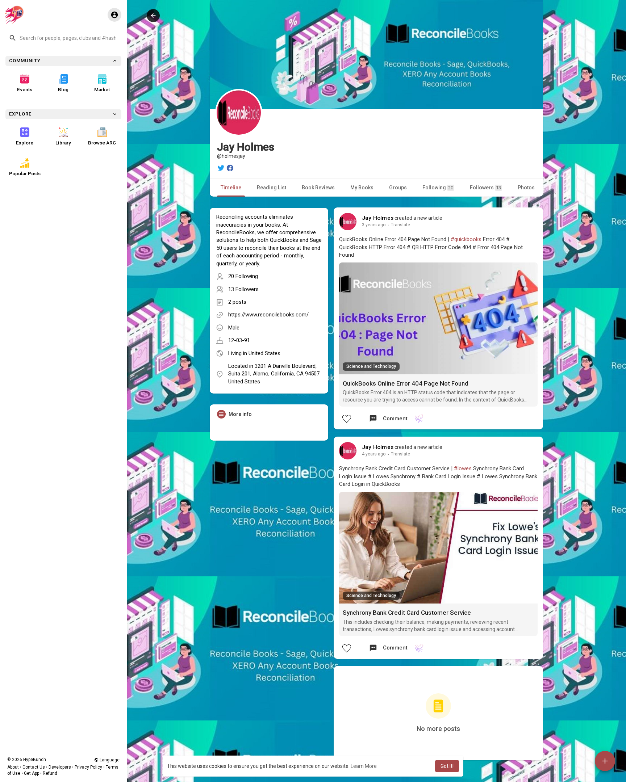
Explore (24, 143)
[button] (63, 38)
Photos (526, 187)
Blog (63, 89)
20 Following (243, 276)
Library (63, 143)
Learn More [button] (364, 766)
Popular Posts (25, 173)
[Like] (346, 418)
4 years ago (374, 454)
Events (24, 89)
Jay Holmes (377, 218)
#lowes (463, 468)
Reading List (271, 187)
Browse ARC (102, 143)
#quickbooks (466, 239)
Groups (398, 187)
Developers (60, 767)
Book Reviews (318, 187)
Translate (400, 224)
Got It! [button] (447, 766)
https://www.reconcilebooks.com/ (268, 314)
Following (437, 187)
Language (109, 759)
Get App (31, 773)
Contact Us (33, 767)
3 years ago (374, 224)
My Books (361, 187)
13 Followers (243, 289)
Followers (485, 187)
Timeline (231, 187)
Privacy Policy (88, 767)
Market (102, 89)
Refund (50, 773)
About (13, 767)
